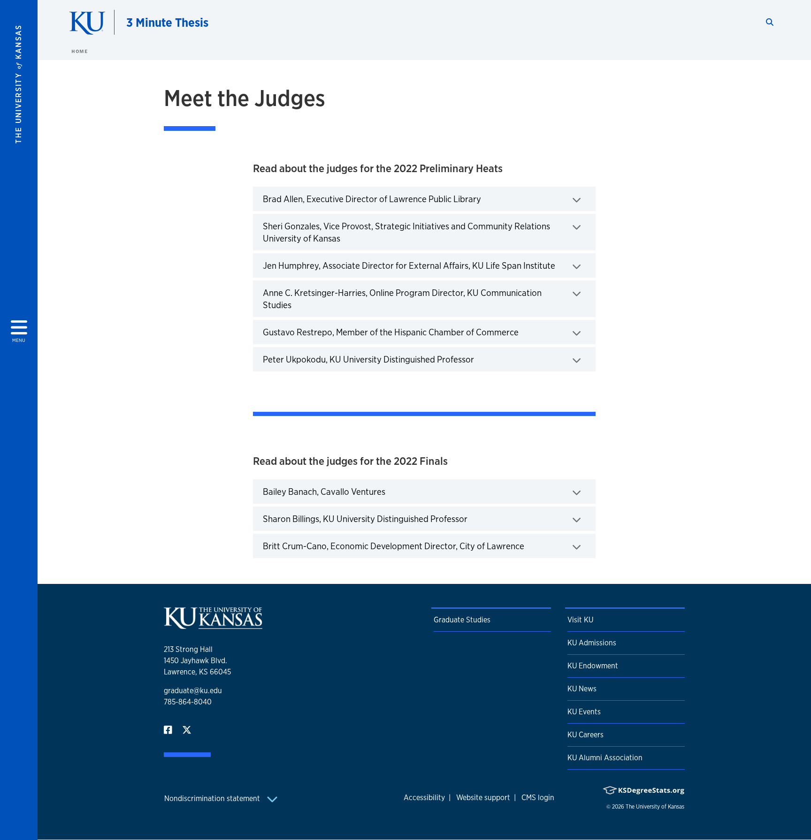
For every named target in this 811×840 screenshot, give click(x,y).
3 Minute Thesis (167, 22)
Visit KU (580, 620)
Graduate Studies (462, 620)
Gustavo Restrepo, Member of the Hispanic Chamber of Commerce (420, 331)
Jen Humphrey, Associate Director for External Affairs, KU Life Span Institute (429, 265)
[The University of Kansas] (213, 625)
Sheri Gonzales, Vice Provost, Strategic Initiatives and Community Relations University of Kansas (406, 232)
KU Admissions (591, 643)
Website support (483, 797)
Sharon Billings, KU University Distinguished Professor (394, 518)
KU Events (584, 712)
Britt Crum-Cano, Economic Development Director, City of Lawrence (423, 545)
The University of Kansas (655, 806)
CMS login (537, 797)
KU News (582, 689)
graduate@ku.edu (193, 691)
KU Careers (585, 735)
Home (79, 51)
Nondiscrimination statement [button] (213, 798)
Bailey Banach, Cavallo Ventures (353, 491)
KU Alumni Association (605, 758)
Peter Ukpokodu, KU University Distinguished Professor (398, 359)
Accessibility (424, 797)
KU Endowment (592, 666)
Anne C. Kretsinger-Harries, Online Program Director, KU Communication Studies (402, 299)
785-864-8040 (188, 702)
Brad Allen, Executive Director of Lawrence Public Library (401, 198)
